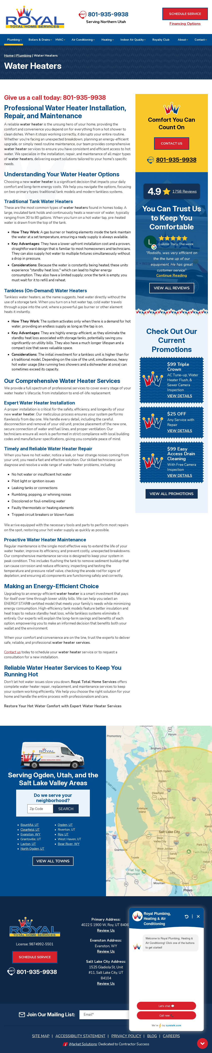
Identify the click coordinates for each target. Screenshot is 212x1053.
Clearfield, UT (30, 830)
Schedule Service (185, 14)
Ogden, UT (65, 825)
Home (9, 55)
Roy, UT (63, 834)
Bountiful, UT (29, 825)
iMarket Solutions (83, 1044)
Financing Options (185, 23)
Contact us (12, 652)
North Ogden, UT (32, 849)
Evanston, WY (30, 834)
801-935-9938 (108, 14)
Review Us (106, 930)
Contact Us (171, 143)
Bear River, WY (69, 844)
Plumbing (23, 55)
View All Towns (53, 861)
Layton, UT (28, 844)
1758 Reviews (184, 191)
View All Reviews (172, 288)
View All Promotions (172, 493)
